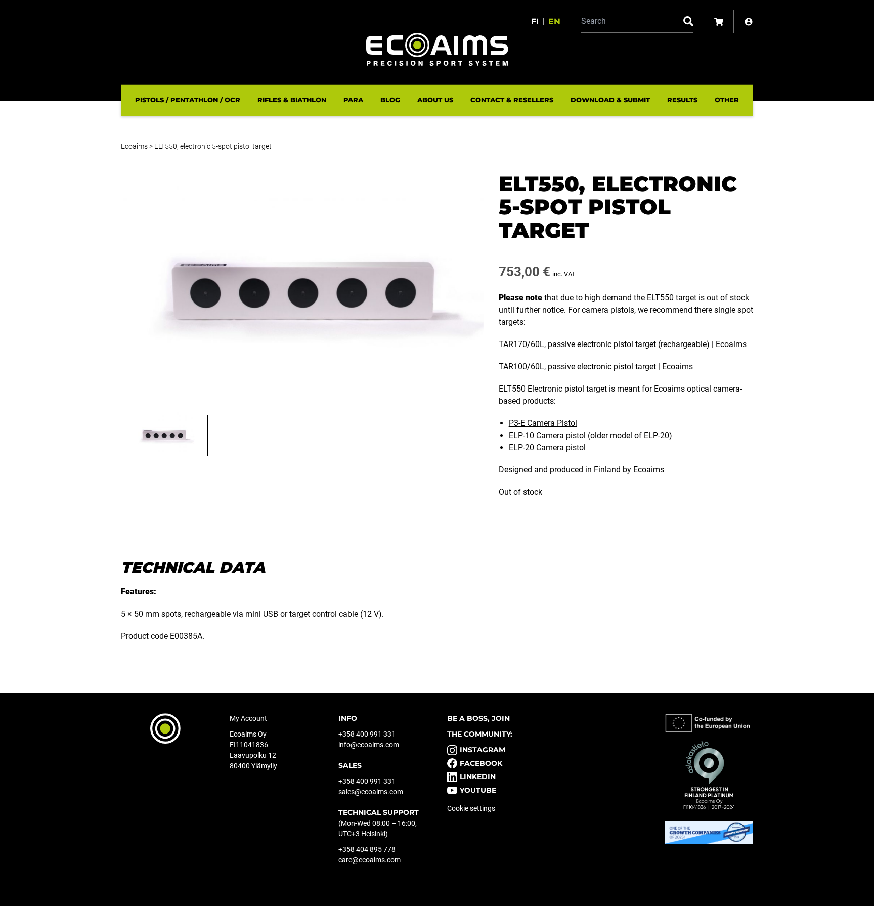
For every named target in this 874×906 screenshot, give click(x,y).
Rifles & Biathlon (291, 100)
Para (353, 100)
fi (535, 21)
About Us (435, 100)
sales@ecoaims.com (370, 792)
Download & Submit (610, 100)
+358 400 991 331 (367, 734)
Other (727, 100)
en (554, 21)
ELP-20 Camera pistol (547, 447)
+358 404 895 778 (367, 849)
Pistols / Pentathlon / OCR (187, 100)
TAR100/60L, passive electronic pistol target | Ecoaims (596, 366)
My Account (248, 718)
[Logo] (437, 49)
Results (682, 100)
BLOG (390, 100)
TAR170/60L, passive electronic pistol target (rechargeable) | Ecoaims (623, 344)
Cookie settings (471, 808)
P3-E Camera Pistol (543, 423)
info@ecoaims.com (368, 745)
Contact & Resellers (511, 100)
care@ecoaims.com (369, 860)
